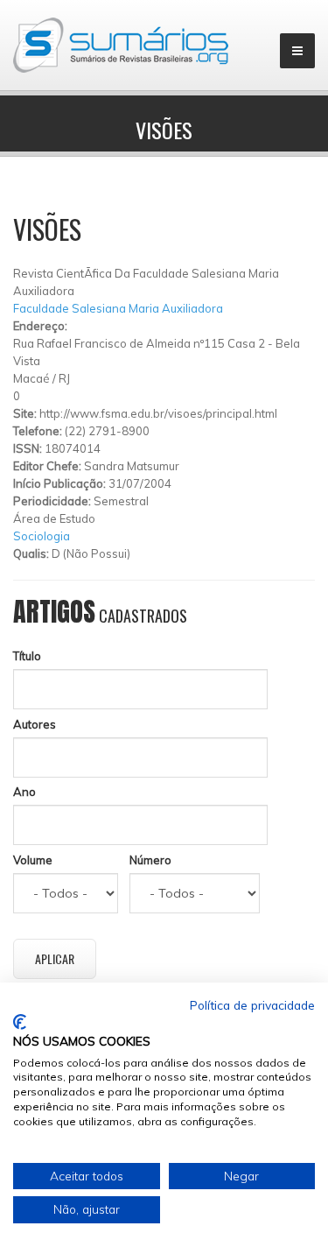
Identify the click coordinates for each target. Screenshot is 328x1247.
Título (27, 656)
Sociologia (41, 536)
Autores (34, 724)
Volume (32, 860)
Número (150, 860)
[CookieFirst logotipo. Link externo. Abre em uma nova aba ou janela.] (19, 1022)
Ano (24, 792)
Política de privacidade (252, 1004)
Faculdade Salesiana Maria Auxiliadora (118, 308)
